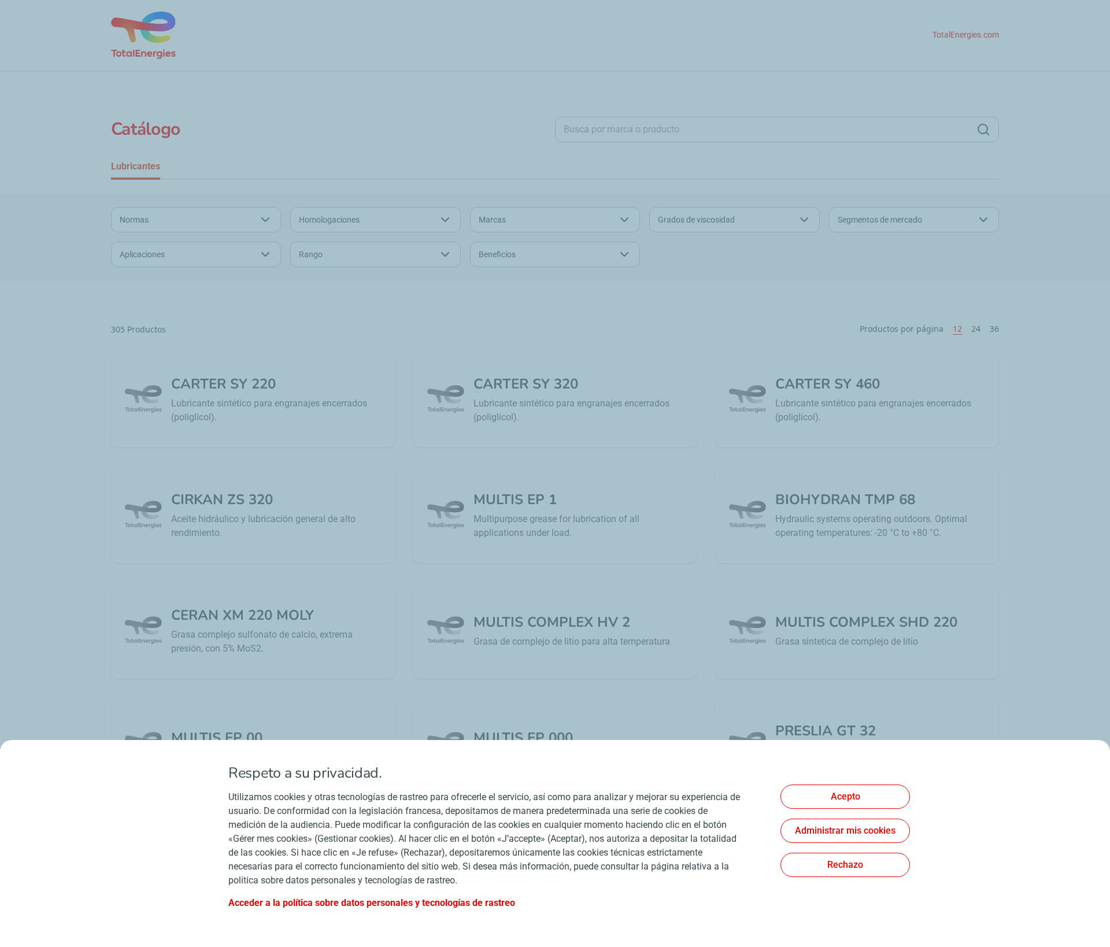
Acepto (845, 796)
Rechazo (845, 864)
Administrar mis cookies (845, 830)
